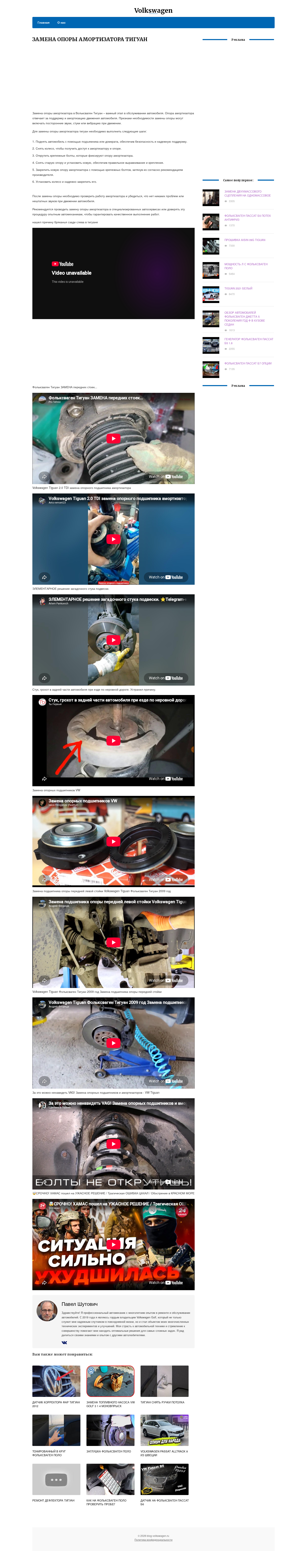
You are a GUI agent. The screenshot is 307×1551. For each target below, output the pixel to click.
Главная (43, 22)
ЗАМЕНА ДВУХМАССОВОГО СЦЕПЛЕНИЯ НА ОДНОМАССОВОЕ (248, 193)
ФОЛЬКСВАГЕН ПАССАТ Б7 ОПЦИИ (248, 363)
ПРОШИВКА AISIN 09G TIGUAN (245, 240)
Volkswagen (153, 10)
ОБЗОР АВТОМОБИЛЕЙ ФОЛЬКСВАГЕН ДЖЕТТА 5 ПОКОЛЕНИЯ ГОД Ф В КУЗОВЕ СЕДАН (245, 318)
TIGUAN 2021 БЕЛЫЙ (238, 288)
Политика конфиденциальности (153, 1539)
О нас (61, 22)
